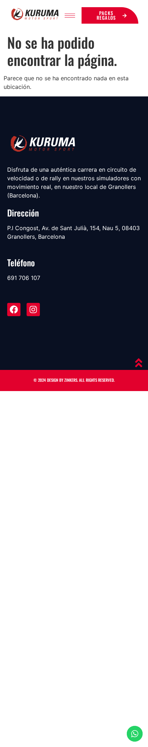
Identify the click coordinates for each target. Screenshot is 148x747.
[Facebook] (13, 309)
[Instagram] (33, 309)
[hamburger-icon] (70, 15)
